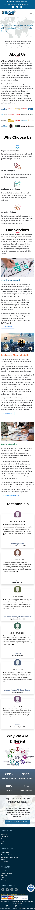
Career (3, 839)
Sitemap (3, 880)
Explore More (7, 413)
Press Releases (5, 871)
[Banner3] (19, 30)
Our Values (4, 861)
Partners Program (6, 873)
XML (2, 843)
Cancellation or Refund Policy (9, 857)
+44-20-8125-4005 (23, 4)
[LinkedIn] (21, 7)
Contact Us (4, 836)
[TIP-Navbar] (31, 13)
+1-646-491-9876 (11, 4)
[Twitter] (17, 7)
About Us (4, 834)
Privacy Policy (5, 852)
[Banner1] (12, 30)
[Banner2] (15, 30)
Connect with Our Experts (17, 821)
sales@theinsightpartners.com (18, 1)
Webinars (4, 875)
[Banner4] (22, 30)
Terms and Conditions (7, 855)
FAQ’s (3, 859)
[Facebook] (13, 7)
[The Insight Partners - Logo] (9, 12)
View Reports (7, 326)
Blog (2, 877)
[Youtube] (17, 891)
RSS (2, 841)
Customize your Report (11, 495)
